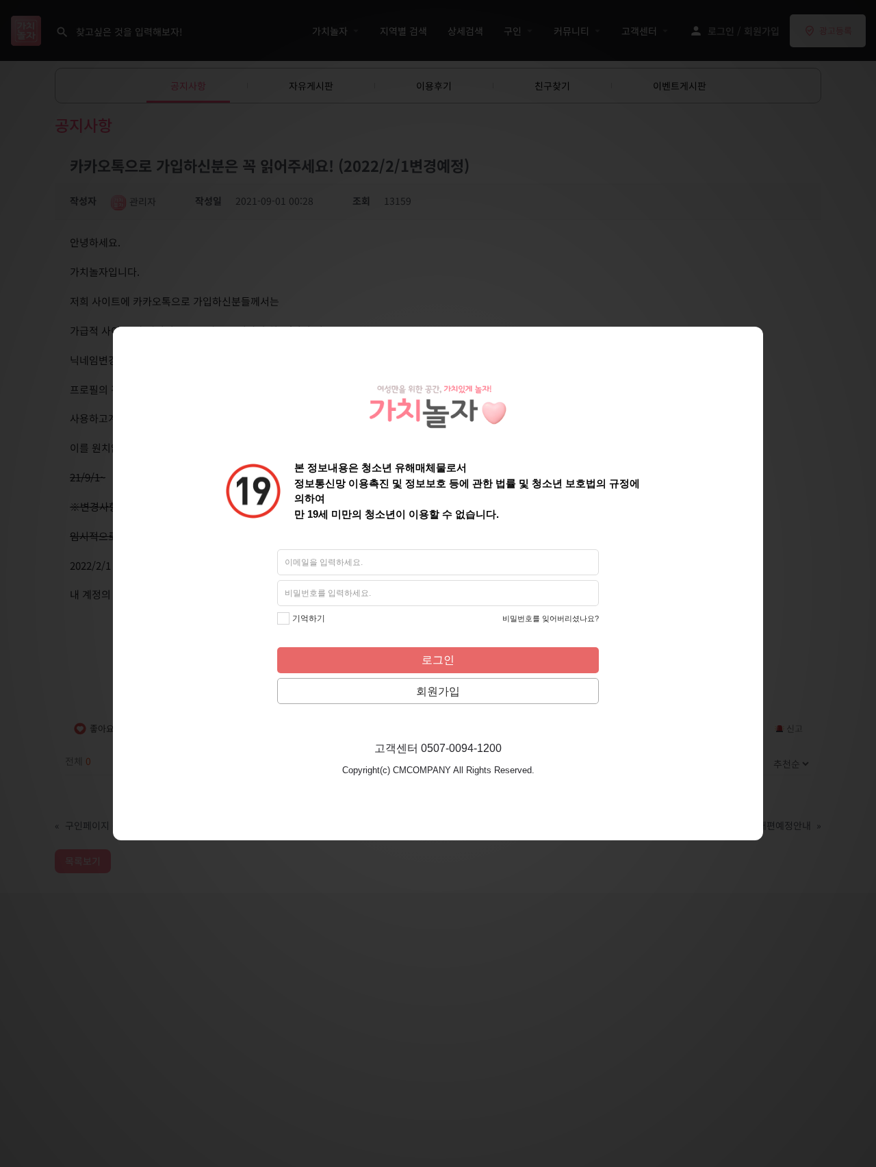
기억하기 (308, 618)
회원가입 (438, 691)
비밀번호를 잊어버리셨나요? (550, 618)
